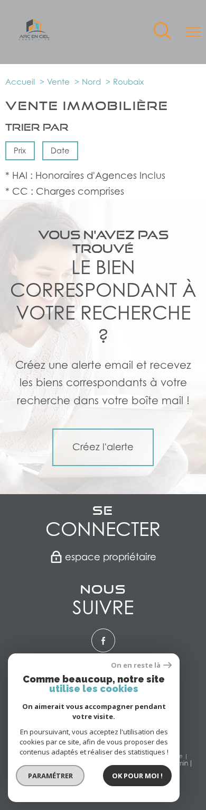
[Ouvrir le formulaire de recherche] (162, 32)
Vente (58, 81)
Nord (91, 81)
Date (60, 150)
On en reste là (136, 665)
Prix (20, 150)
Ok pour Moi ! (137, 775)
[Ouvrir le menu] (193, 32)
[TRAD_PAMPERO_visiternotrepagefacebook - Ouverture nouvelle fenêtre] (103, 640)
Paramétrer (50, 775)
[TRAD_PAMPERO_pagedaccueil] (34, 36)
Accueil (20, 81)
